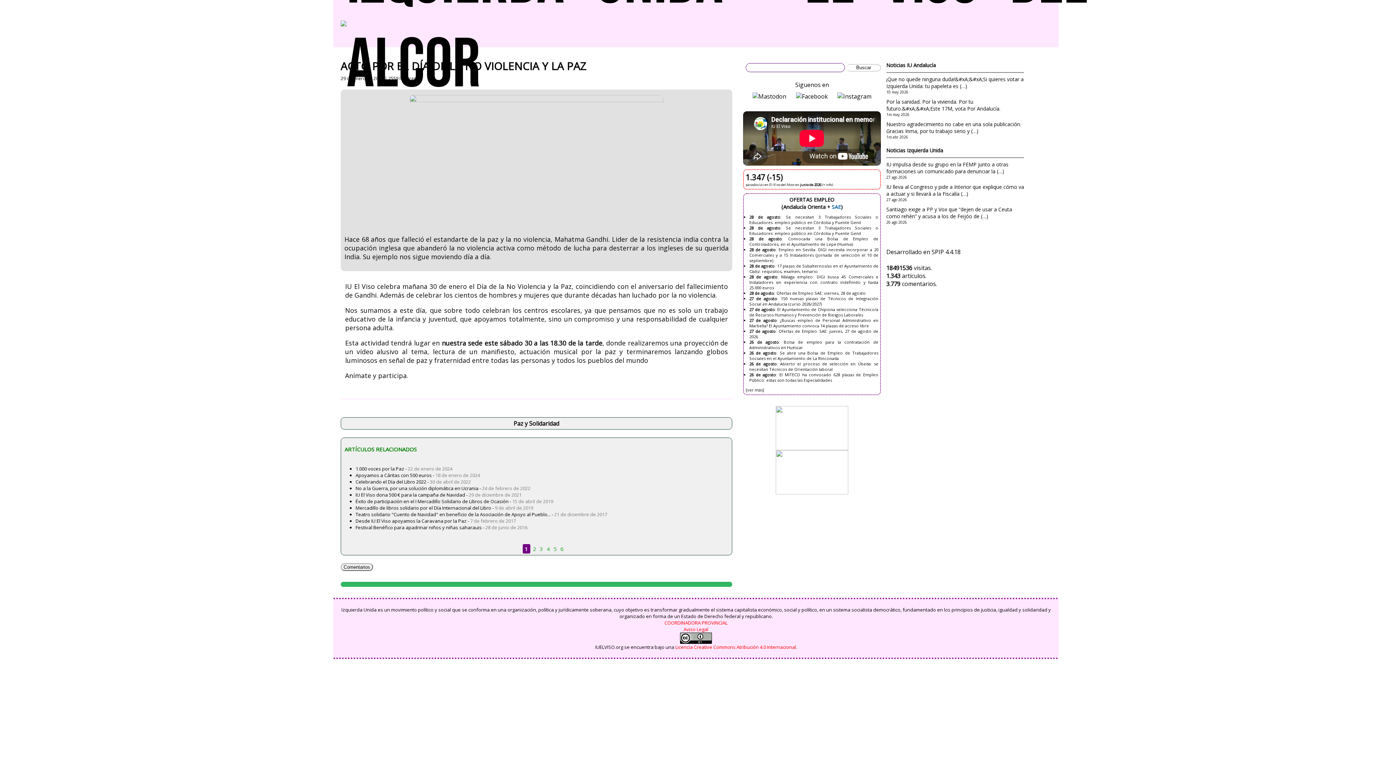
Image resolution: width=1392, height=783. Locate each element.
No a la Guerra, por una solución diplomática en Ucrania (417, 488)
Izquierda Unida (925, 150)
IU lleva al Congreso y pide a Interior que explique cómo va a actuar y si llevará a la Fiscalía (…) (955, 190)
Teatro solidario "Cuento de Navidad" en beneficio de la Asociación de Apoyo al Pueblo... (453, 514)
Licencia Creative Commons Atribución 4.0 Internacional (735, 647)
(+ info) (827, 184)
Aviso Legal (696, 629)
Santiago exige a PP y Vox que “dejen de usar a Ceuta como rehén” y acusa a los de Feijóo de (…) (949, 213)
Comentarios (357, 567)
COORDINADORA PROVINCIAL (696, 623)
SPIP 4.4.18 (946, 252)
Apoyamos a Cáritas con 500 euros (394, 475)
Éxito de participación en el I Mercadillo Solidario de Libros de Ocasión (432, 501)
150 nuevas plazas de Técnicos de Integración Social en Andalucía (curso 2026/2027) (813, 301)
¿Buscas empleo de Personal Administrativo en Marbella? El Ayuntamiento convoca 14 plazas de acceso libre (813, 323)
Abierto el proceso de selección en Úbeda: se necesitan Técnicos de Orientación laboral (813, 366)
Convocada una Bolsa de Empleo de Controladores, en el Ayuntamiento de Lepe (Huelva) (813, 241)
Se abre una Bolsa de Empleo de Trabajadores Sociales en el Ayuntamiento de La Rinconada (813, 355)
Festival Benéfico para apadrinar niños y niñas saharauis (419, 527)
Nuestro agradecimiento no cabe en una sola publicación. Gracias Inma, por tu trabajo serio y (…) (953, 127)
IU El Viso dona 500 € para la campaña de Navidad (410, 495)
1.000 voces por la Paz (380, 468)
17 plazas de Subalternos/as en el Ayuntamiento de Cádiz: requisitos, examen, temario (813, 268)
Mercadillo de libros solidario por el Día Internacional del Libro (423, 508)
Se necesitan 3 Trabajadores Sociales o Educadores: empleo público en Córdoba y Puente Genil (813, 219)
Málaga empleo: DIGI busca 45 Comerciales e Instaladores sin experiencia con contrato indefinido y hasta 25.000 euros (813, 282)
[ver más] (755, 390)
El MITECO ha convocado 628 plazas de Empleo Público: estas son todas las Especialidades (813, 377)
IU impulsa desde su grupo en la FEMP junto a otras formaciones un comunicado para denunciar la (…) (947, 168)
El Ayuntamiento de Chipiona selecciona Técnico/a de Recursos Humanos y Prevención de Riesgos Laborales (813, 312)
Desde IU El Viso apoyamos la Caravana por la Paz (411, 521)
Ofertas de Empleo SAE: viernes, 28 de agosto (821, 293)
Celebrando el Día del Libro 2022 (391, 481)
